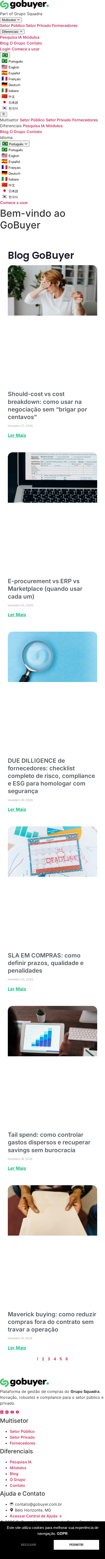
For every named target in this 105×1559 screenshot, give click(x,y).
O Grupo (17, 43)
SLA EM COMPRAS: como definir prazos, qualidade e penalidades (46, 963)
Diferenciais (11, 32)
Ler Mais (17, 435)
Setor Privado (39, 25)
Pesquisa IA (11, 37)
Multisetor (9, 20)
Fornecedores (65, 25)
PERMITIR (76, 1545)
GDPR (62, 1534)
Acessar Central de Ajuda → (36, 1515)
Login (5, 48)
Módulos (31, 37)
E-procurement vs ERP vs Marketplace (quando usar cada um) (45, 589)
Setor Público (13, 25)
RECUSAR (28, 1545)
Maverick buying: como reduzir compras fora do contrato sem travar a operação (52, 1322)
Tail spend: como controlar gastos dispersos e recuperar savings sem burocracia (49, 1142)
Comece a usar (26, 48)
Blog (4, 43)
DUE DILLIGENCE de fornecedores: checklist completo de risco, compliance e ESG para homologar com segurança (51, 776)
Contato (34, 43)
